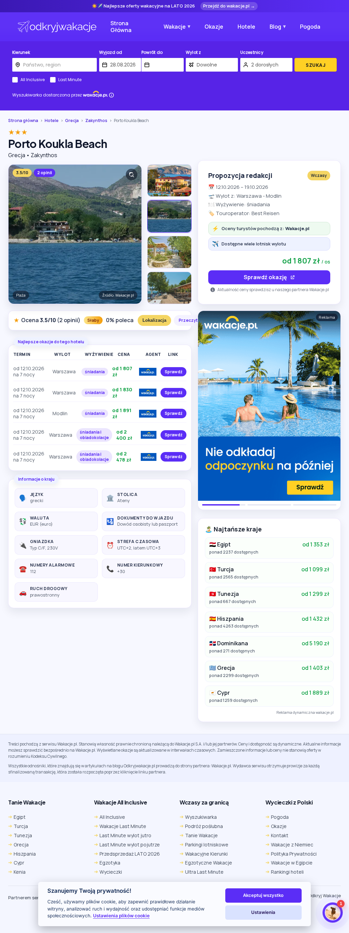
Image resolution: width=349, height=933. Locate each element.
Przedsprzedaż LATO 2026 (130, 854)
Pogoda (310, 26)
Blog (275, 26)
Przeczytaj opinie (197, 320)
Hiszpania (25, 854)
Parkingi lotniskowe (206, 844)
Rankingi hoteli (287, 872)
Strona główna (23, 120)
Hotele (246, 26)
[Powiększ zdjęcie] (131, 174)
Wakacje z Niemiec (292, 844)
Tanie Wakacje (201, 835)
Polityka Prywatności (294, 854)
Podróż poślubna (204, 826)
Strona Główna (121, 26)
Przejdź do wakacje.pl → (229, 6)
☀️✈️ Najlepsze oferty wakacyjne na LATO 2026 (143, 6)
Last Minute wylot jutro (125, 835)
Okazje (213, 26)
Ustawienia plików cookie (121, 915)
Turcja (21, 826)
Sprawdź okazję (265, 277)
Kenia (20, 872)
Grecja (72, 120)
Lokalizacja (154, 320)
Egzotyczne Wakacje (208, 862)
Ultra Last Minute (204, 872)
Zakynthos (96, 120)
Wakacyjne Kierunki (206, 854)
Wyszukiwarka (201, 817)
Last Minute (69, 79)
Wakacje (175, 26)
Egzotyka (110, 862)
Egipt (20, 817)
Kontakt (279, 835)
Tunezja (23, 835)
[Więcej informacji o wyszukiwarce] (111, 95)
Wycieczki (111, 872)
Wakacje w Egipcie (292, 862)
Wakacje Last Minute (123, 826)
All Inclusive (32, 79)
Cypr (19, 862)
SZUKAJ (315, 65)
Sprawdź (173, 372)
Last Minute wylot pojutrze (130, 844)
